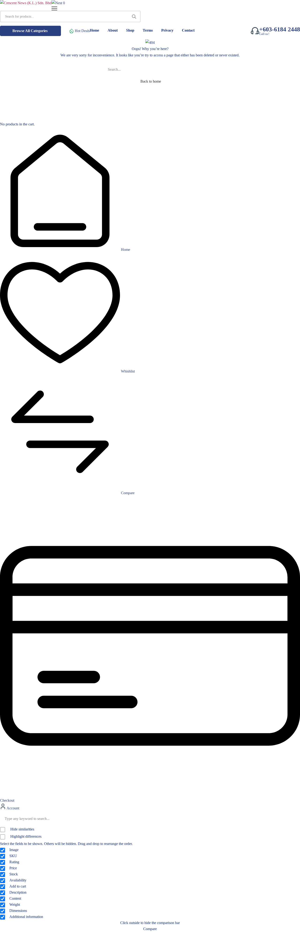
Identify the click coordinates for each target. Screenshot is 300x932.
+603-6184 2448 (279, 29)
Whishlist (127, 371)
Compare (127, 493)
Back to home (150, 81)
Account (12, 808)
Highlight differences (25, 836)
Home (125, 250)
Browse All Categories (30, 31)
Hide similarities (21, 829)
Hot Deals (82, 31)
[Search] (134, 16)
